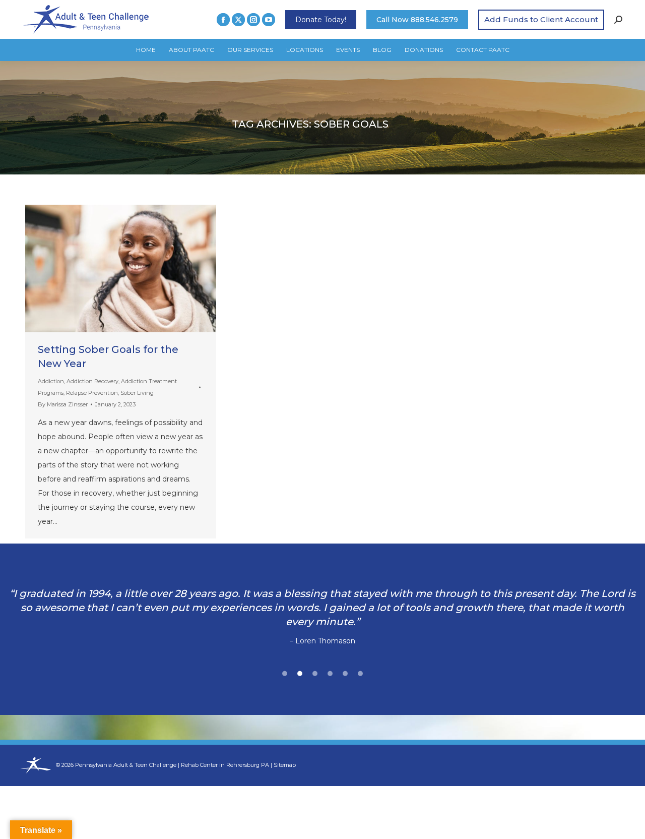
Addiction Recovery (92, 381)
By (63, 404)
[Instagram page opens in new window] (253, 19)
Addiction (51, 381)
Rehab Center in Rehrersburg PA (225, 764)
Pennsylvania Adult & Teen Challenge (126, 764)
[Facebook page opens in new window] (223, 19)
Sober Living (137, 392)
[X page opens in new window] (238, 19)
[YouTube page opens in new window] (268, 19)
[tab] (285, 672)
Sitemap (285, 764)
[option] (322, 610)
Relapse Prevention (92, 392)
